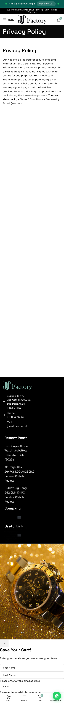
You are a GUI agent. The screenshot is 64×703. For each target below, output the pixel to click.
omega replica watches (12, 538)
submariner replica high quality (15, 528)
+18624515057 (46, 3)
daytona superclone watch (14, 529)
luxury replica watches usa (14, 522)
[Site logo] (32, 19)
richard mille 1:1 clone (11, 536)
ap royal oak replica (11, 534)
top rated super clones (12, 524)
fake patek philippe (11, 531)
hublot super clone (11, 540)
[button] (19, 517)
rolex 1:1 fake (8, 526)
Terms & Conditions (31, 99)
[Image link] (17, 385)
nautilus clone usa (11, 533)
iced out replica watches (13, 542)
